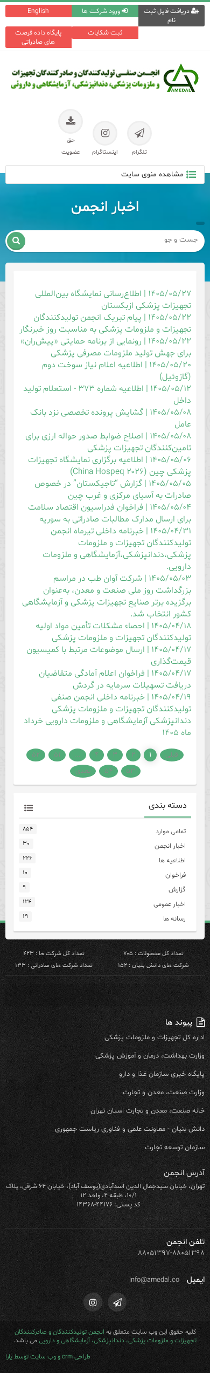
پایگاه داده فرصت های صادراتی (38, 37)
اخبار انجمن (170, 845)
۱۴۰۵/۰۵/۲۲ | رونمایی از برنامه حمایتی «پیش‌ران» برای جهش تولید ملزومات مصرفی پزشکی (105, 347)
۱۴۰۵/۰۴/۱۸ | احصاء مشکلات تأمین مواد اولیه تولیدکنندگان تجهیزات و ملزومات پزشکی (113, 632)
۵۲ (36, 755)
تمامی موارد (171, 831)
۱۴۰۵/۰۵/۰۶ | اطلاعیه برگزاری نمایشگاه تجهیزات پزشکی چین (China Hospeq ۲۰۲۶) (109, 466)
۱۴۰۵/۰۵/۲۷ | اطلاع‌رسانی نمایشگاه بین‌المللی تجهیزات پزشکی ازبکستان (113, 300)
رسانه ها (174, 918)
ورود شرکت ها (102, 11)
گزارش (177, 889)
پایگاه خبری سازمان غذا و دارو (162, 1074)
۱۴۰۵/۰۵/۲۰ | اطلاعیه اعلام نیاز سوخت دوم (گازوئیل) (116, 371)
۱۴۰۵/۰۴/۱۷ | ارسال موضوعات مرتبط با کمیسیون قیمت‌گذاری (108, 656)
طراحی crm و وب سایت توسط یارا (47, 1357)
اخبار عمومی (169, 904)
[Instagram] (92, 1302)
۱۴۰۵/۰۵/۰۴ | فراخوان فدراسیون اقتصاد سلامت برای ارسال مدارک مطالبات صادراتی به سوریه (109, 513)
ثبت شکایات (105, 32)
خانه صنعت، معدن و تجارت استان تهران (147, 1111)
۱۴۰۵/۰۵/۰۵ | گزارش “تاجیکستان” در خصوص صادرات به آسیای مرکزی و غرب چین (112, 490)
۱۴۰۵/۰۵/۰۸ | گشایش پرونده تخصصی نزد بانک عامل (110, 418)
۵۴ (108, 771)
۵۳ (131, 771)
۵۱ (57, 755)
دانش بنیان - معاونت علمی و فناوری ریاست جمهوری (130, 1129)
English (38, 11)
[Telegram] (117, 1302)
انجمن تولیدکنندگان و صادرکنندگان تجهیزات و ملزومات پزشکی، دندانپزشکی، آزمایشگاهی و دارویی (106, 1336)
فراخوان (175, 875)
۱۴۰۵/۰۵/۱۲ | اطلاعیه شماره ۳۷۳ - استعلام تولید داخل (107, 395)
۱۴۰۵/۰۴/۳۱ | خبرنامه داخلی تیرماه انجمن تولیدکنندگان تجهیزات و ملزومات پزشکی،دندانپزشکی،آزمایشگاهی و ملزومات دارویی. (117, 549)
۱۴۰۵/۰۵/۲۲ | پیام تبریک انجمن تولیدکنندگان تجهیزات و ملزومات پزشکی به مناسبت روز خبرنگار (105, 323)
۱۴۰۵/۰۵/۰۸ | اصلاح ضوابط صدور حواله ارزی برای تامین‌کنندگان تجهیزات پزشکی (108, 442)
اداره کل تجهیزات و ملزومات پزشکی (154, 1037)
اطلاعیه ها (172, 860)
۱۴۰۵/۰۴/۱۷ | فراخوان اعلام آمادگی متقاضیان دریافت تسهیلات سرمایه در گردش (115, 679)
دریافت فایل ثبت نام (167, 15)
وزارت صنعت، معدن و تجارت (164, 1092)
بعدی (82, 771)
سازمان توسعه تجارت (175, 1147)
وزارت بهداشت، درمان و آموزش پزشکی (150, 1056)
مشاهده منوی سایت (152, 174)
